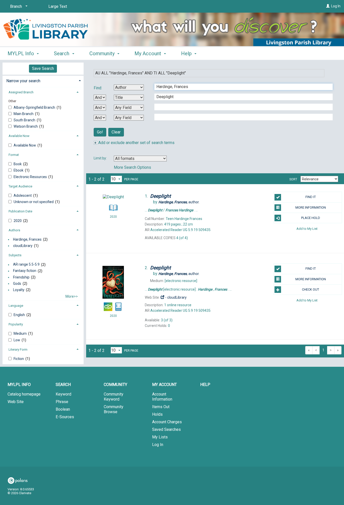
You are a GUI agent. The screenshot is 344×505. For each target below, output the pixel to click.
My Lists (160, 437)
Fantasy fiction (24, 271)
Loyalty (18, 290)
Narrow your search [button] (23, 80)
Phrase (62, 401)
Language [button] (16, 305)
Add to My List (307, 228)
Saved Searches (166, 429)
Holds (157, 414)
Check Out (310, 289)
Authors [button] (14, 230)
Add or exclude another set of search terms (136, 142)
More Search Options (132, 167)
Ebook (19, 170)
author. (178, 202)
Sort (293, 179)
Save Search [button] (43, 68)
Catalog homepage (24, 394)
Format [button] (14, 155)
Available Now (25, 145)
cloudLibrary (22, 246)
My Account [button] (148, 53)
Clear (116, 132)
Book (18, 164)
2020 (18, 221)
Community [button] (102, 53)
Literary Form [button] (18, 349)
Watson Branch (26, 126)
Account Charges (167, 421)
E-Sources (65, 416)
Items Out (160, 406)
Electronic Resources (31, 177)
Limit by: (101, 158)
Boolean (63, 409)
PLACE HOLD (310, 218)
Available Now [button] (19, 136)
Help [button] (187, 53)
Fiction (19, 359)
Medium (20, 333)
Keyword (63, 394)
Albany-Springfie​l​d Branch (35, 107)
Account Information (162, 397)
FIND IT (310, 197)
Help (205, 384)
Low (17, 340)
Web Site (16, 401)
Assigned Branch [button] (21, 92)
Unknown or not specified (34, 202)
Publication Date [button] (20, 211)
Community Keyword (113, 397)
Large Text (57, 6)
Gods (17, 284)
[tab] (43, 80)
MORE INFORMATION (310, 207)
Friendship (21, 277)
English (20, 315)
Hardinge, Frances (27, 239)
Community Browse (113, 409)
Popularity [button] (16, 324)
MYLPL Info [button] (21, 53)
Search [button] (62, 53)
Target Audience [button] (20, 186)
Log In (335, 6)
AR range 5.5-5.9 (26, 265)
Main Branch (24, 114)
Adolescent (23, 195)
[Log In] (328, 6)
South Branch (25, 120)
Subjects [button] (15, 255)
